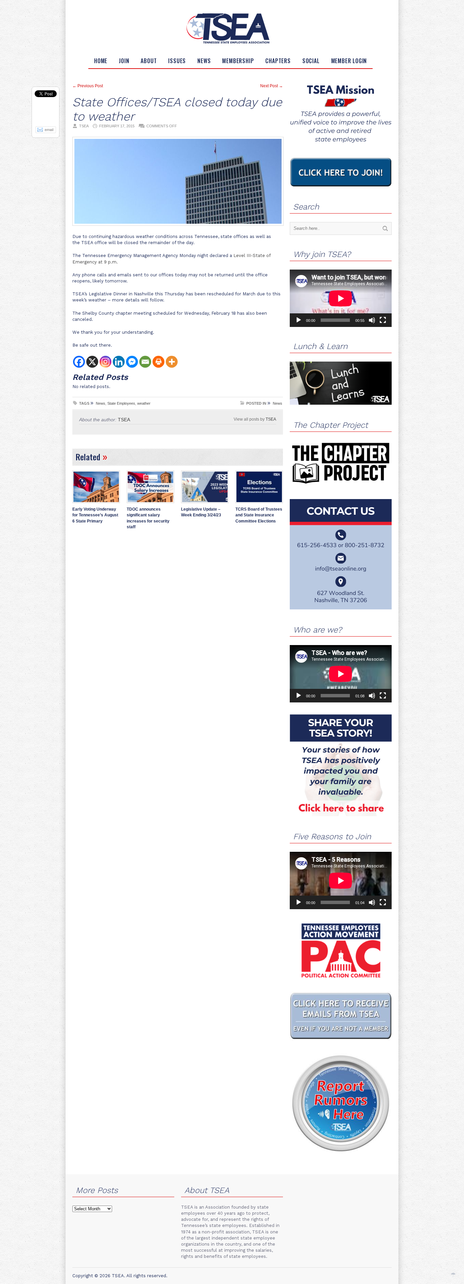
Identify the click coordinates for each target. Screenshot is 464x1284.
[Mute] (372, 320)
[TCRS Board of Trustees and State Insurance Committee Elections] (259, 503)
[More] (172, 362)
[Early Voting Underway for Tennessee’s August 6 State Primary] (96, 503)
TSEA (271, 419)
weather (143, 403)
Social (311, 61)
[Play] (298, 320)
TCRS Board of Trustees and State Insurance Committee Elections (258, 515)
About (149, 61)
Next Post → (271, 86)
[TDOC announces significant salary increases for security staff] (150, 503)
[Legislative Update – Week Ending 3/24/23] (205, 503)
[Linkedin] (119, 362)
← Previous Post (87, 86)
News (204, 61)
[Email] (145, 362)
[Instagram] (105, 362)
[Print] (158, 362)
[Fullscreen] (382, 320)
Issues (177, 61)
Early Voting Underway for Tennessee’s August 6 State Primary (95, 515)
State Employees (121, 403)
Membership (238, 61)
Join (124, 61)
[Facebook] (79, 362)
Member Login (349, 61)
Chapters (277, 61)
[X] (92, 362)
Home (100, 61)
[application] (341, 298)
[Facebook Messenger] (132, 362)
